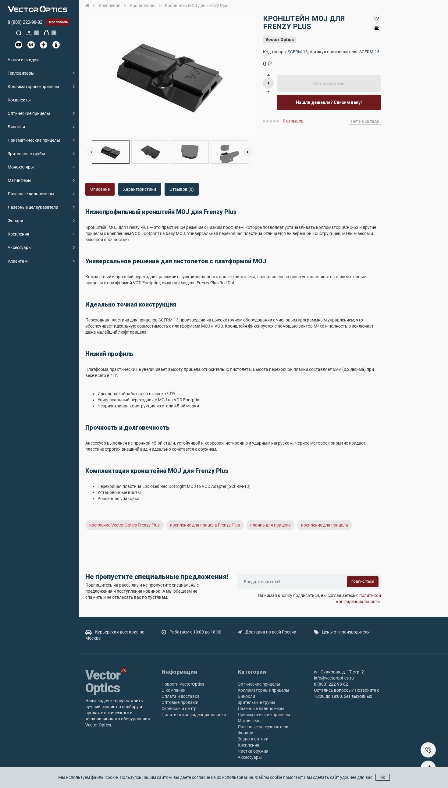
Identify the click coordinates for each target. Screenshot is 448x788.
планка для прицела (270, 525)
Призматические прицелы (34, 140)
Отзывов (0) (181, 189)
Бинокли (16, 126)
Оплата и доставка (181, 696)
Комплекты (19, 100)
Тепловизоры (21, 73)
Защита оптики (253, 739)
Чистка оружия (253, 751)
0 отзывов (293, 121)
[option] (169, 76)
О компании (174, 690)
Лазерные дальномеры (31, 193)
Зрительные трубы (26, 153)
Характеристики (139, 189)
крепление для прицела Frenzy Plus (205, 525)
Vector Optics (279, 39)
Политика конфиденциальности (194, 714)
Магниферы (19, 180)
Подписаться (362, 581)
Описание (100, 189)
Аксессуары (20, 247)
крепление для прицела (324, 525)
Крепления (18, 234)
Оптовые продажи (180, 702)
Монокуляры (21, 167)
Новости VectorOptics (183, 684)
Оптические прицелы (29, 113)
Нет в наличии (329, 83)
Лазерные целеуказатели (33, 207)
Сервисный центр (179, 708)
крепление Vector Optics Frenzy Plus (124, 525)
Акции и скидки (23, 59)
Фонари (15, 220)
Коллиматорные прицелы (33, 86)
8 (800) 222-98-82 (25, 22)
